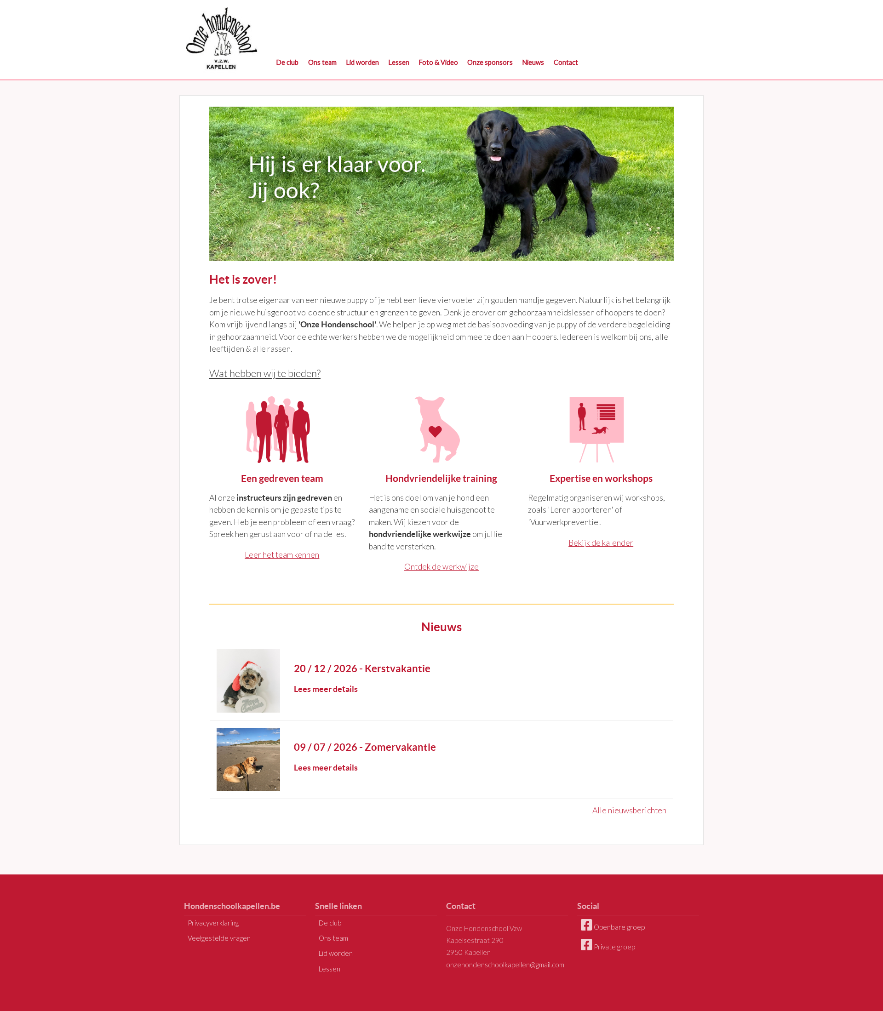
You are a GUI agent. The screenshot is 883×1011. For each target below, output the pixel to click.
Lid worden (362, 62)
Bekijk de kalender (600, 543)
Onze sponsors (490, 62)
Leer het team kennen (282, 555)
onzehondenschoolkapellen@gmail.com (505, 964)
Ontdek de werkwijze (441, 566)
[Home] (221, 37)
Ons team (322, 62)
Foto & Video (438, 62)
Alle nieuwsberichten (629, 810)
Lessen (399, 62)
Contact (566, 62)
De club (287, 62)
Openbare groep (618, 927)
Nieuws (533, 62)
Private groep (613, 946)
